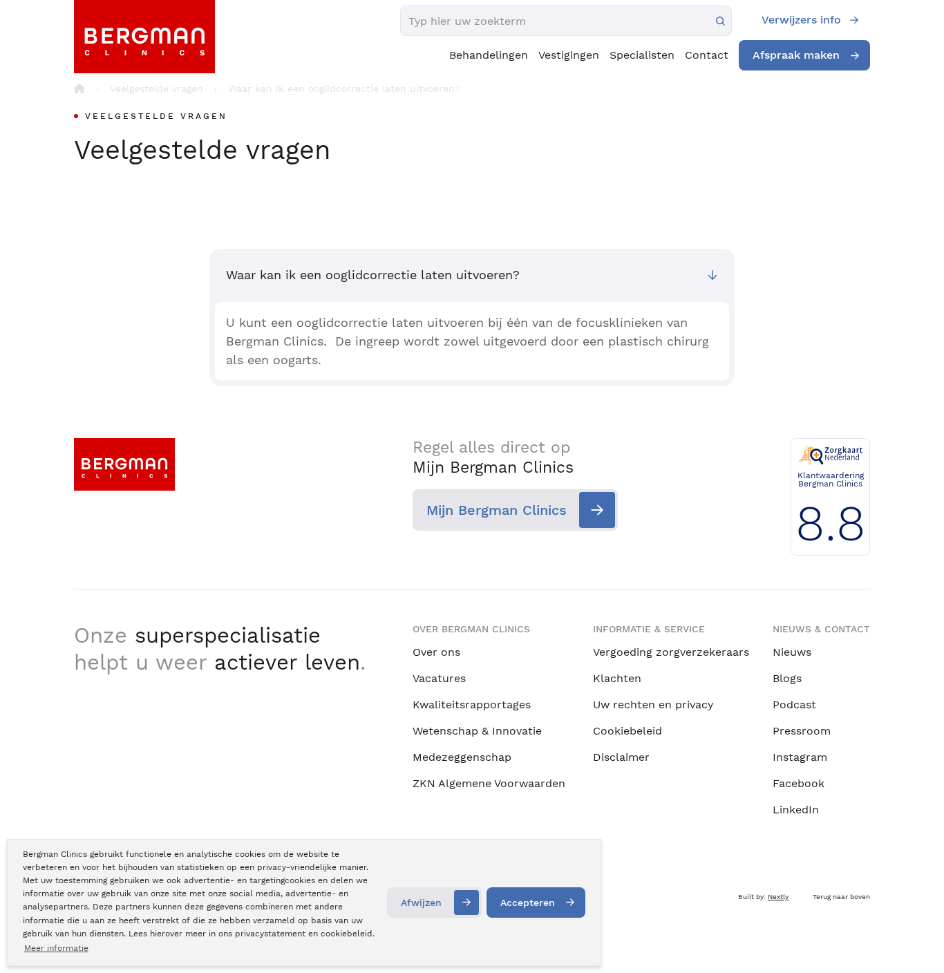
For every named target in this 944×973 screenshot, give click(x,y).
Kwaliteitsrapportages (472, 704)
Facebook (798, 783)
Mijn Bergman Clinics (496, 510)
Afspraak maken (796, 55)
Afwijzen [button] (421, 902)
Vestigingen (568, 55)
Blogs (787, 678)
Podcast (794, 704)
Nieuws (792, 652)
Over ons (436, 652)
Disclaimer (621, 757)
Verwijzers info (801, 19)
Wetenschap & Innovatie (477, 730)
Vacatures (439, 678)
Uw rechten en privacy (653, 704)
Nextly (778, 896)
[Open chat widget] (915, 937)
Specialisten (642, 55)
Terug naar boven (841, 896)
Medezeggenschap (462, 757)
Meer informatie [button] (56, 948)
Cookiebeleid (627, 730)
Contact (706, 55)
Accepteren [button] (527, 902)
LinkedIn (796, 809)
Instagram (800, 757)
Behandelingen (488, 55)
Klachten (617, 678)
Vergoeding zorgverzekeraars (671, 652)
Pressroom (802, 730)
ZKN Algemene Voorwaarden (489, 783)
